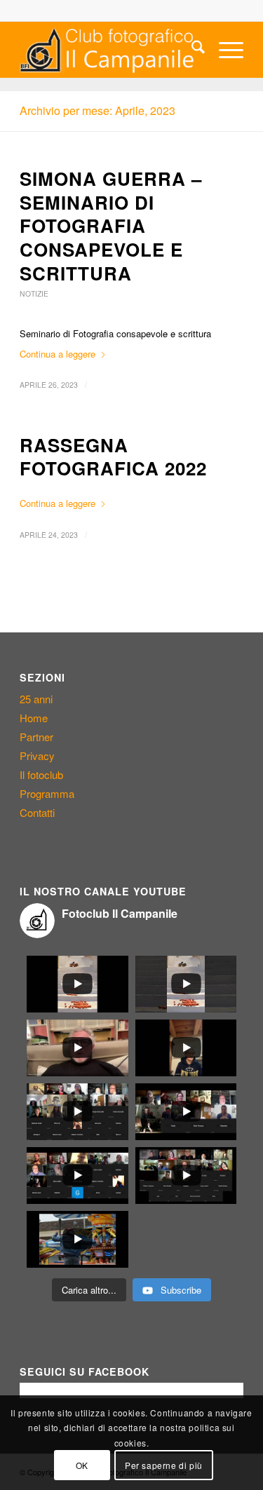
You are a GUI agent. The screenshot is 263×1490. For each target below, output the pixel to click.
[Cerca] (191, 50)
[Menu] (224, 50)
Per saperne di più (164, 1465)
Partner (36, 736)
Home (34, 717)
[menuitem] (191, 50)
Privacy (37, 755)
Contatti (37, 812)
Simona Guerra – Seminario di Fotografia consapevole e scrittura (111, 225)
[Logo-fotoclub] (109, 50)
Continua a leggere (57, 353)
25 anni (36, 698)
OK (82, 1465)
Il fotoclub (41, 774)
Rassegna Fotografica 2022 (113, 457)
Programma (47, 793)
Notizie (34, 293)
